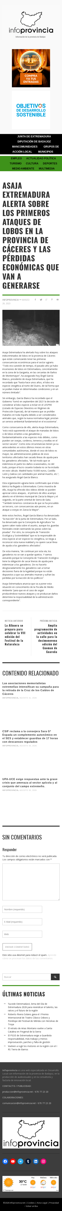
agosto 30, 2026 (28, 746)
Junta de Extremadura (34, 136)
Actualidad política (41, 158)
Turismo (15, 163)
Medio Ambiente (23, 168)
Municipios (45, 151)
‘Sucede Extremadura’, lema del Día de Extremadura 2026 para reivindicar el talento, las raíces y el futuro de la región (33, 1007)
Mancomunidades (25, 146)
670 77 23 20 (41, 1091)
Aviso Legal (42, 1202)
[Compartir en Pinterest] (52, 299)
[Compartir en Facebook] (35, 299)
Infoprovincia (10, 300)
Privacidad (54, 1202)
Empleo (16, 158)
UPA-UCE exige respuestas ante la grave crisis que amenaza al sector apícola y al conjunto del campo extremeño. (30, 783)
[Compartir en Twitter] (41, 299)
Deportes (50, 163)
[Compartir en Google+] (46, 299)
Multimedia (47, 168)
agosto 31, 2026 (28, 698)
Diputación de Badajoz (34, 141)
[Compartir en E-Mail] (57, 299)
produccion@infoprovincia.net (17, 1091)
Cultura (32, 163)
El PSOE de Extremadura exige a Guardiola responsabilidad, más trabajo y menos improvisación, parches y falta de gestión (30, 1039)
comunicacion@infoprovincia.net (19, 1103)
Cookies (31, 1202)
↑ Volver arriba (31, 1206)
